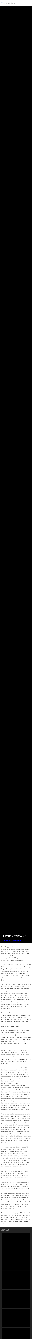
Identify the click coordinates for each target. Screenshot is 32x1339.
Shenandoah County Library (12, 940)
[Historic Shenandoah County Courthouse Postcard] (16, 1261)
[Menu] (27, 3)
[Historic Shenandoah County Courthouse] (16, 1242)
